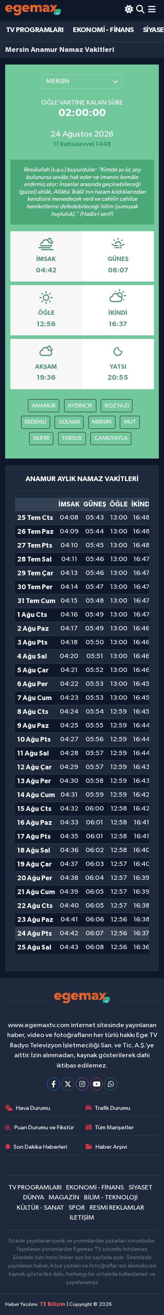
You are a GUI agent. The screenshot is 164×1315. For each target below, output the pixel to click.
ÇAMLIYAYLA (111, 438)
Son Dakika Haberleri (40, 1147)
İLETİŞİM (82, 1217)
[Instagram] (82, 1083)
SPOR (76, 1208)
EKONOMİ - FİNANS (103, 30)
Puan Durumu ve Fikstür (44, 1127)
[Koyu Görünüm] (129, 10)
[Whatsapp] (110, 1083)
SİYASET (140, 1187)
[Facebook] (53, 1083)
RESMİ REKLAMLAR (117, 1208)
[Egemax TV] (33, 10)
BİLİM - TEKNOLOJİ (111, 1197)
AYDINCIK (80, 406)
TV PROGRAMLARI (35, 30)
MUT (130, 422)
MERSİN (101, 422)
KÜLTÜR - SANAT (40, 1208)
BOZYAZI (117, 406)
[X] (67, 1083)
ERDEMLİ (35, 422)
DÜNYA (33, 1197)
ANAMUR (44, 406)
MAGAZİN (64, 1197)
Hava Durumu (33, 1108)
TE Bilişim (52, 1304)
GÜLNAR (69, 422)
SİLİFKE (41, 438)
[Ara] (140, 10)
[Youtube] (96, 1083)
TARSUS (72, 438)
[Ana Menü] (152, 10)
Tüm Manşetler (114, 1127)
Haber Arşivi (111, 1147)
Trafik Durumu (112, 1108)
